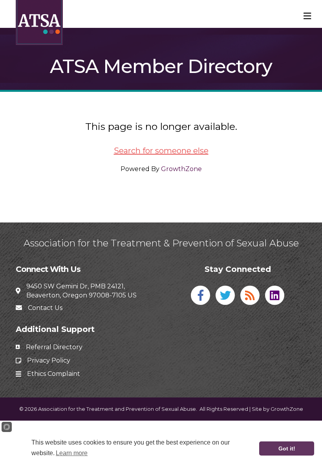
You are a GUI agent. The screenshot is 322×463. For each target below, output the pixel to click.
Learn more (72, 453)
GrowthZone (181, 169)
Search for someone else (161, 150)
